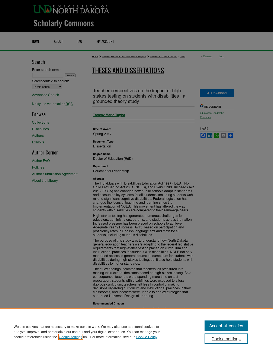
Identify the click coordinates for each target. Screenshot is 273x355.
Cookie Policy (146, 336)
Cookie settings (70, 336)
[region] (136, 331)
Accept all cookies (226, 325)
